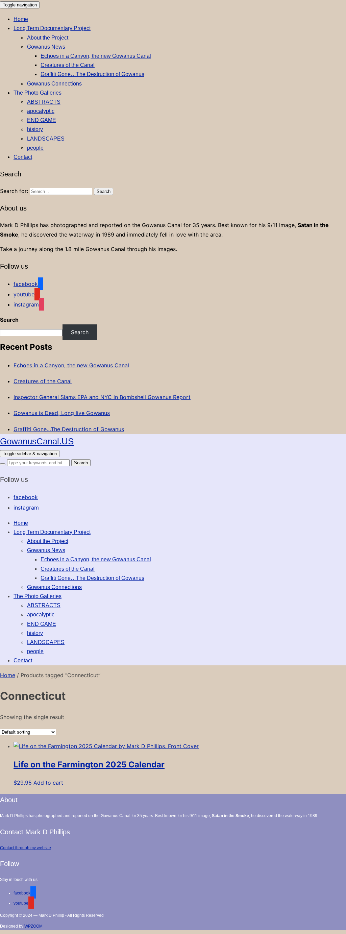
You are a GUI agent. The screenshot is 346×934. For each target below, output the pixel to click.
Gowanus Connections (54, 84)
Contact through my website (25, 847)
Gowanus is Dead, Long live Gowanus (62, 413)
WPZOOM (33, 926)
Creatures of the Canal (68, 65)
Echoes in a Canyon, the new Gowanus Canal (96, 56)
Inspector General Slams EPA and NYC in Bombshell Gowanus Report (102, 397)
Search (9, 319)
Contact (23, 157)
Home (21, 19)
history (35, 129)
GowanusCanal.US (37, 441)
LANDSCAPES (46, 139)
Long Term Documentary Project (52, 28)
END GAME (41, 120)
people (35, 148)
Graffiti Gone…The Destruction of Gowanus (92, 74)
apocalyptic (40, 111)
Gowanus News (46, 47)
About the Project (47, 38)
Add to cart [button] (48, 782)
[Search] (2, 464)
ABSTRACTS (43, 102)
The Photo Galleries (37, 93)
